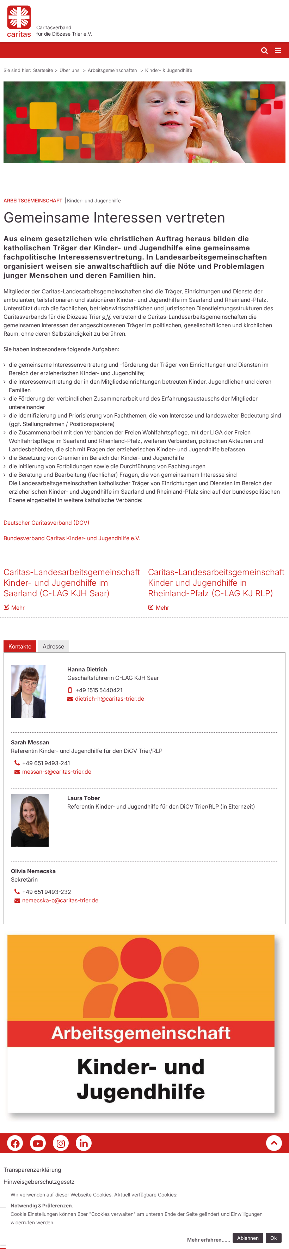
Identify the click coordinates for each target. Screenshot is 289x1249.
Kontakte (19, 646)
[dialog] (147, 1218)
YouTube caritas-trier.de (38, 1143)
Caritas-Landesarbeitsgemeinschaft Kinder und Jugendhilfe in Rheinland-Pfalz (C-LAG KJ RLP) (216, 582)
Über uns (70, 70)
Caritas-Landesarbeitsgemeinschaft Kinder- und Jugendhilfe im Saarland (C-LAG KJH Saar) (72, 582)
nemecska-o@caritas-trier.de (60, 900)
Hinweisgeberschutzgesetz (39, 1181)
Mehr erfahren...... (208, 1240)
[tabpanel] (144, 122)
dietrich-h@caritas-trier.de (109, 698)
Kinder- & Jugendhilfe (168, 70)
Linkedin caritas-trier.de (84, 1143)
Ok (273, 1238)
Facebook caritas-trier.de (15, 1143)
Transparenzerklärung (32, 1169)
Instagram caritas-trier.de (61, 1143)
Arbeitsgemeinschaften (113, 70)
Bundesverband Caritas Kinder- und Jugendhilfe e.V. (72, 538)
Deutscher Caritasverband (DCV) (47, 522)
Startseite (43, 70)
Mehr (18, 607)
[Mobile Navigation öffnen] (278, 50)
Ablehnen (248, 1238)
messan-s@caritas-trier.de (56, 771)
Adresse (53, 646)
